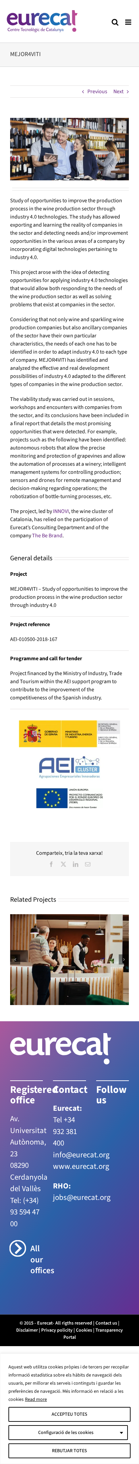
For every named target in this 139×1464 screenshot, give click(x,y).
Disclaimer (27, 1330)
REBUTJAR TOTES (69, 1450)
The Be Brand (47, 535)
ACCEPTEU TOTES (69, 1414)
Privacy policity (57, 1330)
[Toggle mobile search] (115, 22)
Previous (97, 91)
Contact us (106, 1323)
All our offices (36, 1259)
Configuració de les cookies (65, 1432)
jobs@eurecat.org (82, 1197)
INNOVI (61, 511)
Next (118, 91)
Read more (36, 1399)
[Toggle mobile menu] (128, 22)
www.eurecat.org (81, 1166)
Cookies (84, 1330)
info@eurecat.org (81, 1154)
